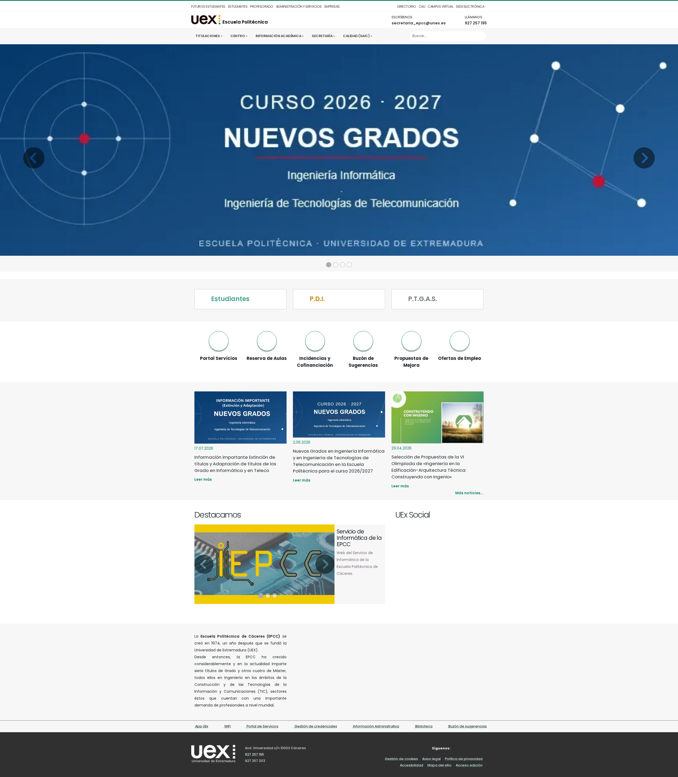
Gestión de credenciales (315, 726)
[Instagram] (474, 515)
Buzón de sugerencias (467, 726)
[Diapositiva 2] (335, 264)
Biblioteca (423, 726)
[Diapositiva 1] (328, 264)
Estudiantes (238, 6)
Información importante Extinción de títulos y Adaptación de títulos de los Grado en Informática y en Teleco (235, 464)
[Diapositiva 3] (342, 264)
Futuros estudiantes (208, 6)
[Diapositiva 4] (349, 264)
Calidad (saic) (356, 35)
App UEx (201, 726)
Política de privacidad (464, 759)
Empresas (332, 6)
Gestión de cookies (401, 759)
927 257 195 (476, 23)
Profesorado (261, 6)
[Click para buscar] (481, 36)
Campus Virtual (440, 6)
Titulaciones (207, 35)
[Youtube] (481, 515)
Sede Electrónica (470, 6)
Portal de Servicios (262, 726)
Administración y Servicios (299, 6)
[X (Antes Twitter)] (468, 515)
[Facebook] (462, 515)
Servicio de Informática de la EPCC (359, 538)
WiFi (227, 726)
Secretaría (322, 35)
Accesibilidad (411, 765)
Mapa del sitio (439, 765)
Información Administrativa (375, 726)
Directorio (406, 6)
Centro (237, 35)
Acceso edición (469, 765)
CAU (422, 6)
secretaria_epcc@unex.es (419, 23)
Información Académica (278, 35)
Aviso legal (431, 759)
